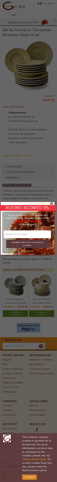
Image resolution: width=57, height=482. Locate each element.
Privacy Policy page (34, 459)
